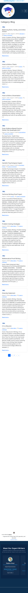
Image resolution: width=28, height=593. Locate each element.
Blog (4, 27)
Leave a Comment (8, 35)
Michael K (22, 33)
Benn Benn (13, 226)
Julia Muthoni (22, 132)
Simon (20, 66)
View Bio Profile (13, 539)
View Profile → (7, 572)
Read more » (5, 55)
